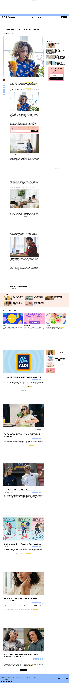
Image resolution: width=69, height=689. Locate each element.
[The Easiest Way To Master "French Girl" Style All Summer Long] (23, 415)
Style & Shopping (58, 368)
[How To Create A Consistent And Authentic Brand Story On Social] (50, 63)
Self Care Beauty (8, 26)
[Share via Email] (4, 91)
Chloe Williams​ (7, 492)
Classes (48, 325)
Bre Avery (6, 379)
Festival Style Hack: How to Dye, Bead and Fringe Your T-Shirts (60, 359)
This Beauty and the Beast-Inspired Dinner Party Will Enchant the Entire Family (59, 365)
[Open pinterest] (4, 17)
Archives (27, 677)
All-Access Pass (61, 327)
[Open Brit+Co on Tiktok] (9, 681)
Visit (13, 329)
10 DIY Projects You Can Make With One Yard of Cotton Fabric (59, 371)
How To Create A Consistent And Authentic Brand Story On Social (60, 63)
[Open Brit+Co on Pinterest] (3, 681)
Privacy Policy (22, 677)
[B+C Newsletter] (34, 318)
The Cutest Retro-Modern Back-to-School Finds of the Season (39, 303)
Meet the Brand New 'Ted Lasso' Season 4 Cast (20, 490)
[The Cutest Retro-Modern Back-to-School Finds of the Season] (29, 304)
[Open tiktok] (12, 17)
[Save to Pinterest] (4, 87)
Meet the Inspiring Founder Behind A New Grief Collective (59, 353)
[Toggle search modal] (59, 17)
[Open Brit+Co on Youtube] (6, 681)
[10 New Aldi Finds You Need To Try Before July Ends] (23, 362)
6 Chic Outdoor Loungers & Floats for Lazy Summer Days (38, 297)
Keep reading (29, 386)
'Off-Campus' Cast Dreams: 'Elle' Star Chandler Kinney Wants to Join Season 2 (21, 655)
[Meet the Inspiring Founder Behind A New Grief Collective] (50, 352)
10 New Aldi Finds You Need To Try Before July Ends (22, 377)
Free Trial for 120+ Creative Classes (33, 14)
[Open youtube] (8, 17)
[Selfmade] (13, 318)
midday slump (35, 83)
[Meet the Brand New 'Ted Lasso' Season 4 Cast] (23, 475)
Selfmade (5, 325)
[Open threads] (10, 17)
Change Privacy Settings (32, 677)
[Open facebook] (2, 17)
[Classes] (56, 318)
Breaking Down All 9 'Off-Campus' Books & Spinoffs (22, 544)
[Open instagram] (6, 17)
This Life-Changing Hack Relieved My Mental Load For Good (60, 51)
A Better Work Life (58, 61)
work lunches (28, 82)
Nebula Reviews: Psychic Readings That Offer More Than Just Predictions (60, 57)
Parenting (57, 49)
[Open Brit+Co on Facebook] (1, 681)
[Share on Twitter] (4, 89)
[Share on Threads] (4, 93)
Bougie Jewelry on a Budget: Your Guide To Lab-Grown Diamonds (59, 45)
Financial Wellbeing (14, 26)
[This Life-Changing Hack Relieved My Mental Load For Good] (50, 51)
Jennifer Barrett (28, 88)
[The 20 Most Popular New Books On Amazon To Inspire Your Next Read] (8, 298)
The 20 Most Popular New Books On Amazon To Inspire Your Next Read (18, 297)
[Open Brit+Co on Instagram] (4, 681)
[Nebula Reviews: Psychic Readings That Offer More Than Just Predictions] (50, 57)
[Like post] (4, 94)
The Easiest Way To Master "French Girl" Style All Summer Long (22, 435)
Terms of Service (16, 677)
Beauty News (57, 43)
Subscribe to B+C (28, 325)
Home (4, 26)
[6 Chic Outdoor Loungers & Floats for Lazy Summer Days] (29, 298)
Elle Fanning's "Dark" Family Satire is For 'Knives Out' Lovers (58, 297)
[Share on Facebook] (4, 85)
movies (20, 183)
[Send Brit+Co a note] (14, 17)
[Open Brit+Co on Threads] (8, 681)
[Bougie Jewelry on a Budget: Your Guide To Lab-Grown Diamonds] (50, 45)
